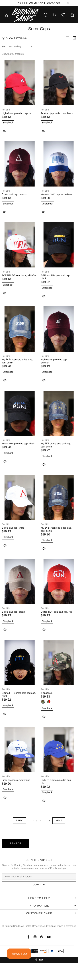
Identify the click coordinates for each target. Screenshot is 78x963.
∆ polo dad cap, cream (13, 611)
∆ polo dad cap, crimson (14, 194)
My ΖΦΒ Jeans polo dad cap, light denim (17, 361)
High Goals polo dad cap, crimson (54, 361)
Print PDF (15, 843)
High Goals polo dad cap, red (17, 113)
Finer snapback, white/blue (16, 780)
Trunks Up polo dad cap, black (57, 113)
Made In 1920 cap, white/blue (56, 194)
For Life (6, 109)
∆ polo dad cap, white (13, 527)
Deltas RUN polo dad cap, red (56, 611)
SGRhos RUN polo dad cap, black (55, 277)
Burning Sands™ (25, 14)
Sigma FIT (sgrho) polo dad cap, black (19, 694)
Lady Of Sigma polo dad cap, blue (56, 781)
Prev (19, 820)
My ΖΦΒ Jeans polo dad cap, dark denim (56, 529)
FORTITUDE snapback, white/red (19, 275)
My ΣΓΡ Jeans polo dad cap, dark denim (56, 445)
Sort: (4, 46)
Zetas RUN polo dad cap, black (18, 443)
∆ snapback (47, 693)
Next (59, 820)
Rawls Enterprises (66, 926)
